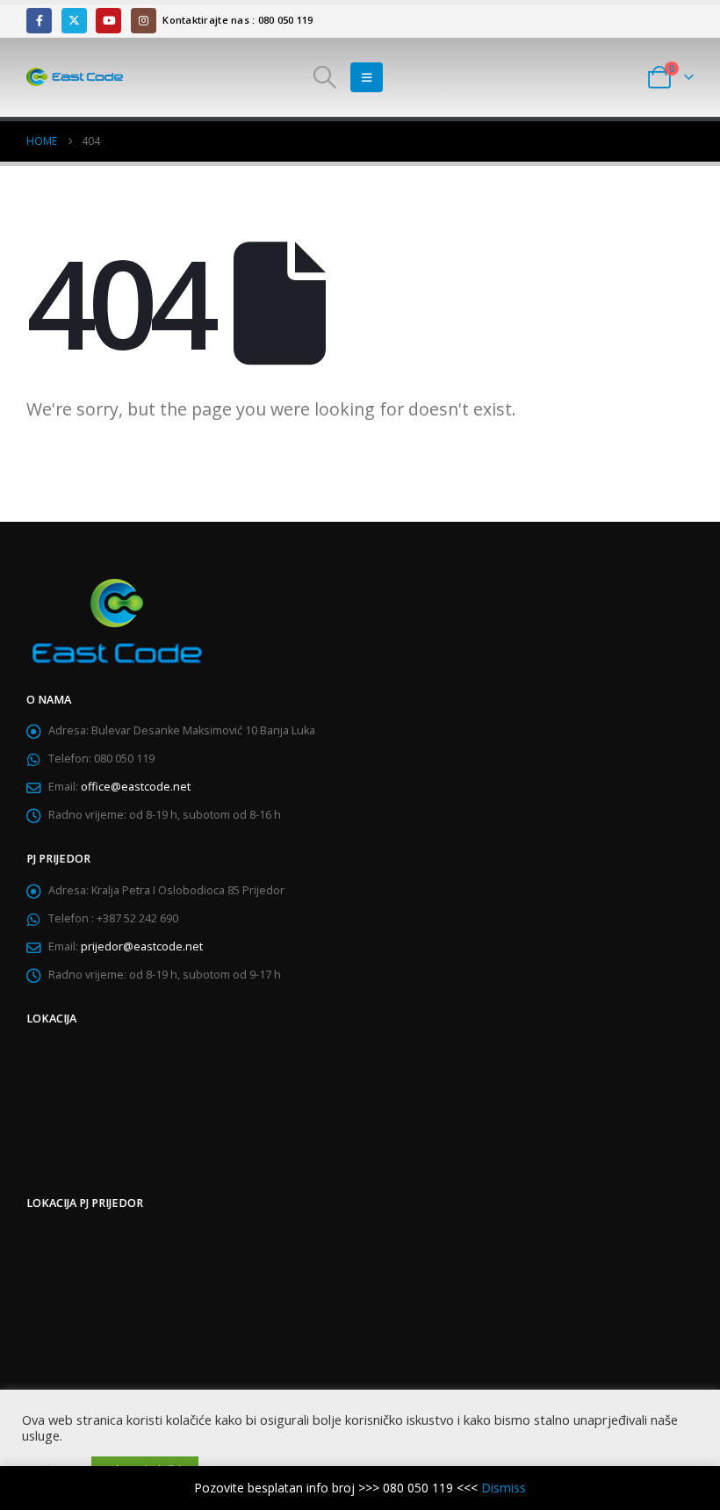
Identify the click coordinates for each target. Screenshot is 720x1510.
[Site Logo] (74, 77)
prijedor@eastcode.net (142, 946)
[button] (325, 77)
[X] (74, 20)
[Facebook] (39, 20)
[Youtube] (108, 20)
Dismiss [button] (503, 1487)
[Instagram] (143, 20)
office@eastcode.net (136, 786)
